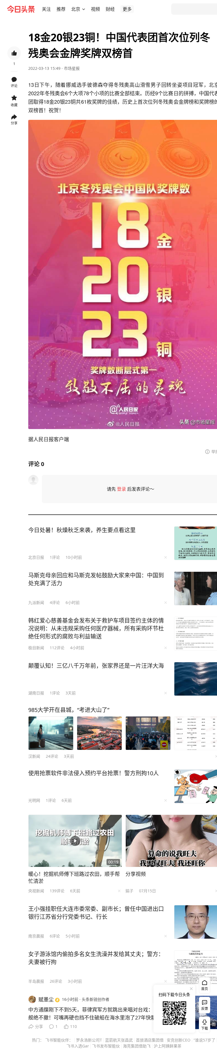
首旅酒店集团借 (150, 1040)
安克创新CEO (178, 1040)
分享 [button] (14, 123)
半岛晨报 (36, 981)
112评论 (57, 647)
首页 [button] (204, 988)
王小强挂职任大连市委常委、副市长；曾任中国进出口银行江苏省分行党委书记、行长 (96, 913)
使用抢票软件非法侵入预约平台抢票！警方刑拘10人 (93, 773)
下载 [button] (203, 1024)
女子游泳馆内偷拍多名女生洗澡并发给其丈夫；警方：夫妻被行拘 (96, 958)
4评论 (55, 602)
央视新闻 (36, 890)
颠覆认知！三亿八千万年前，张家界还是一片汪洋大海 (96, 666)
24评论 (52, 756)
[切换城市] (83, 9)
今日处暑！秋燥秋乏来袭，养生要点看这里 (82, 530)
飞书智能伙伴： (59, 1040)
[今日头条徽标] (21, 9)
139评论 (57, 890)
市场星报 (72, 68)
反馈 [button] (204, 1008)
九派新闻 (36, 602)
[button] (46, 9)
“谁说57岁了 (204, 1040)
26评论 (56, 981)
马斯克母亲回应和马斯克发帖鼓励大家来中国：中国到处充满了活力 (96, 579)
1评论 (55, 557)
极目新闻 (36, 647)
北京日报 (36, 557)
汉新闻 (34, 756)
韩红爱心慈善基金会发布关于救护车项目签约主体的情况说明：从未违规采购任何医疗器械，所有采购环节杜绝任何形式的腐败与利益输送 (96, 628)
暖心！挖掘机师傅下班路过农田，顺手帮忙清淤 (74, 877)
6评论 (55, 936)
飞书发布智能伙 (106, 1046)
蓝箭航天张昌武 (119, 1040)
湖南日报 (36, 693)
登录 (121, 489)
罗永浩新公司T (89, 1040)
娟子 (129, 890)
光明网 (34, 800)
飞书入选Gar (77, 1046)
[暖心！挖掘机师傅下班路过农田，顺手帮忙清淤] (75, 841)
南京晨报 (36, 936)
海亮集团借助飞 (137, 1046)
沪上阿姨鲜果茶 (167, 1046)
